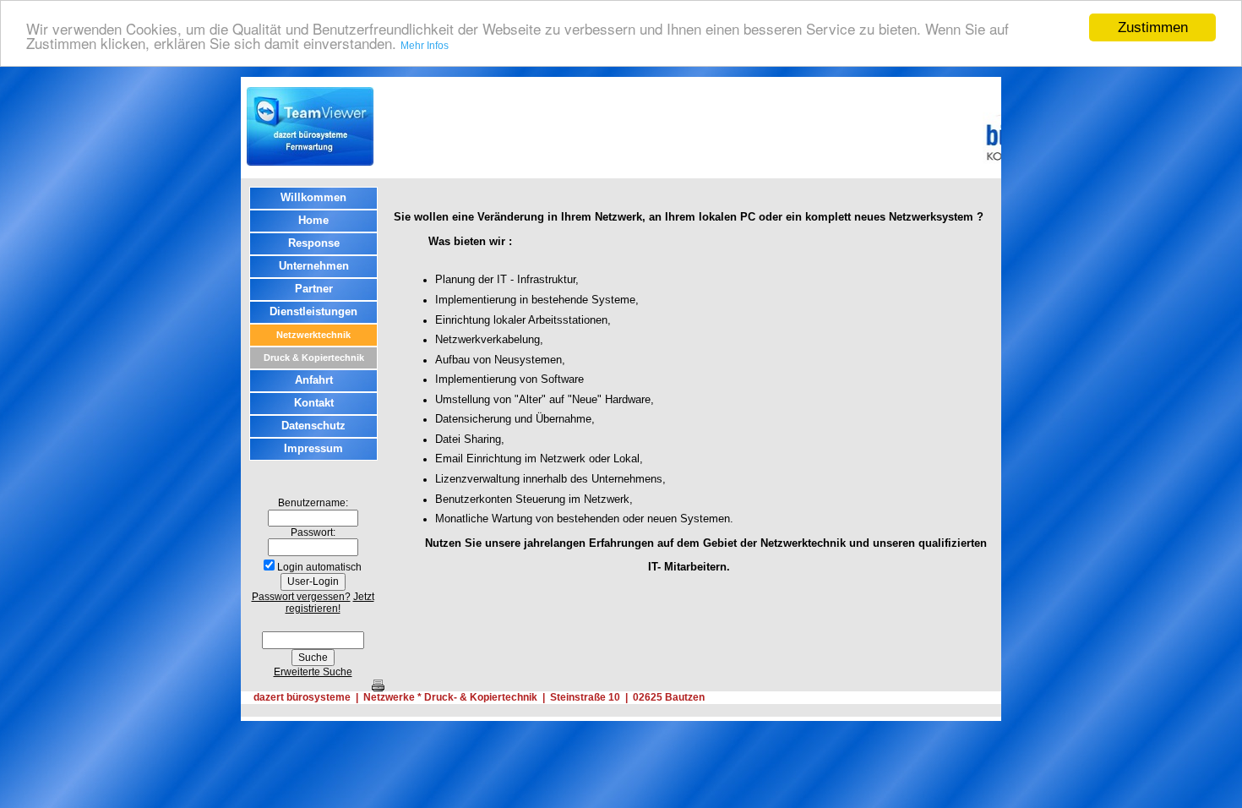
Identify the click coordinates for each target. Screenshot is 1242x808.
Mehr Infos (424, 46)
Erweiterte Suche (313, 672)
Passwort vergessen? (301, 597)
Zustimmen (1153, 27)
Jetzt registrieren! (330, 602)
